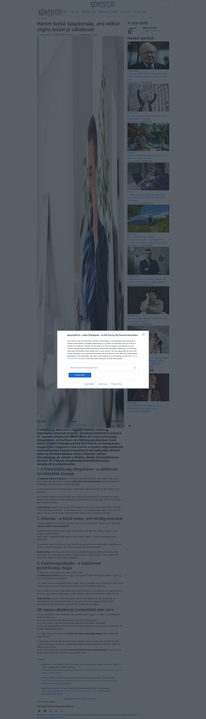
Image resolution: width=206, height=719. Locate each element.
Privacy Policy (116, 384)
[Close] (144, 335)
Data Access (103, 384)
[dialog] (103, 359)
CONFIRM (80, 375)
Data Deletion (89, 384)
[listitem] (103, 367)
